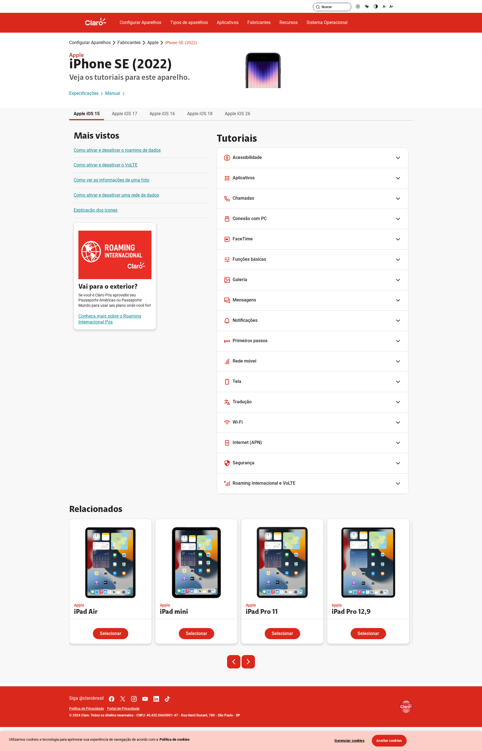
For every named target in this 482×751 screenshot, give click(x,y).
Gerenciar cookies (349, 740)
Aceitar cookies (389, 740)
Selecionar (110, 633)
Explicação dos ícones (95, 210)
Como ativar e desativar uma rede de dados (116, 195)
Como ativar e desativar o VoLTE (106, 165)
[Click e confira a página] (100, 23)
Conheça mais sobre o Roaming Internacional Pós (109, 319)
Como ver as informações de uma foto (111, 180)
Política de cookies (175, 739)
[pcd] (357, 6)
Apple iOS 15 (87, 113)
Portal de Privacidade (123, 709)
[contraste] (375, 6)
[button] (312, 158)
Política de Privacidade (86, 709)
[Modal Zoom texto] (388, 6)
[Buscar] (318, 7)
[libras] (366, 6)
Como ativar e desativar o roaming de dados (117, 150)
